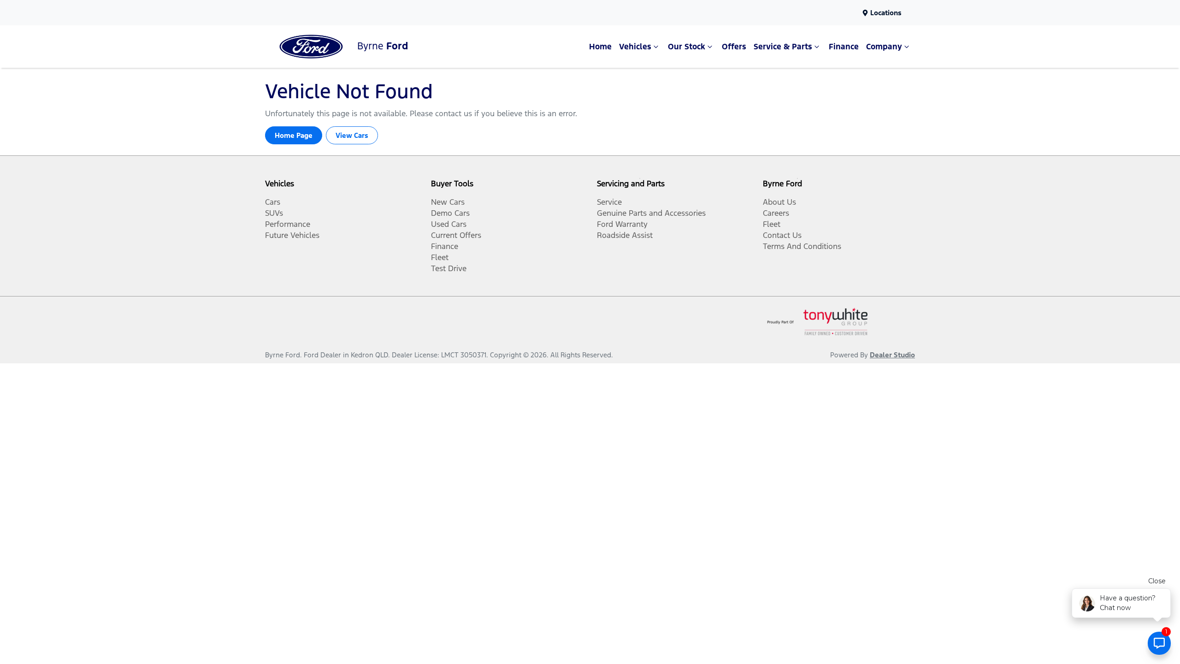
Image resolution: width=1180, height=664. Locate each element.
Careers (776, 213)
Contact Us (782, 235)
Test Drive (448, 268)
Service (609, 202)
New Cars (448, 202)
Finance (844, 47)
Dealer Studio (892, 354)
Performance (287, 224)
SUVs (274, 213)
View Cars (352, 135)
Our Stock (686, 47)
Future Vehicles (292, 235)
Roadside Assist (625, 235)
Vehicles (635, 47)
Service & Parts (783, 47)
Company (884, 47)
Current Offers (456, 235)
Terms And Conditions (802, 246)
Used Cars (448, 224)
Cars (272, 202)
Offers (734, 47)
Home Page (294, 135)
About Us (779, 202)
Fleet (439, 257)
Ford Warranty (622, 224)
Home (600, 47)
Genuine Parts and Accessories (651, 213)
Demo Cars (450, 213)
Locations (886, 12)
